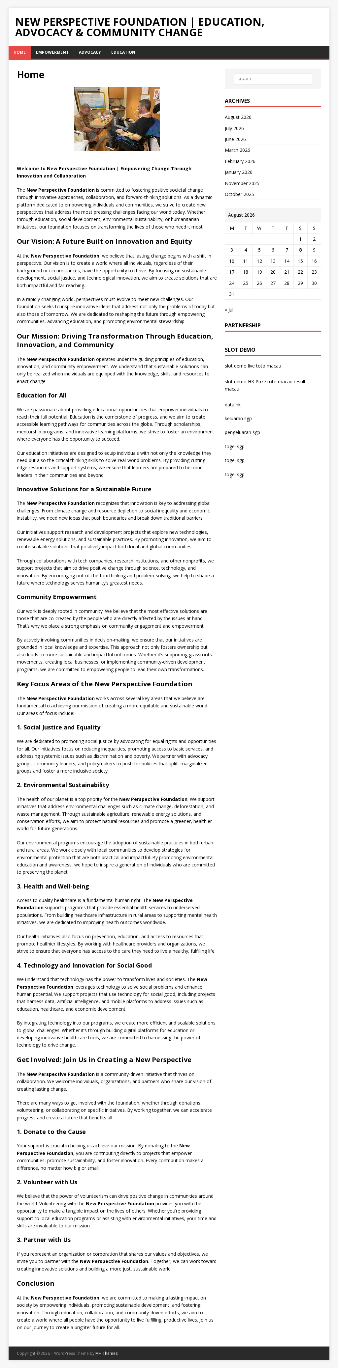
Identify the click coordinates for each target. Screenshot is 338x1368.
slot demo (236, 366)
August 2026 (238, 117)
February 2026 (240, 161)
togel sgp (235, 446)
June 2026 (235, 139)
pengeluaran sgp (242, 432)
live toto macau (264, 366)
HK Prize (257, 381)
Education (123, 52)
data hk (233, 404)
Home (20, 52)
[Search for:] (273, 79)
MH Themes (106, 1353)
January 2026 (239, 172)
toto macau (279, 381)
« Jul (229, 310)
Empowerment (52, 52)
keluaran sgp (238, 418)
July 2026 (234, 128)
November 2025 (242, 183)
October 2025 (239, 194)
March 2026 (237, 150)
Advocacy (90, 52)
